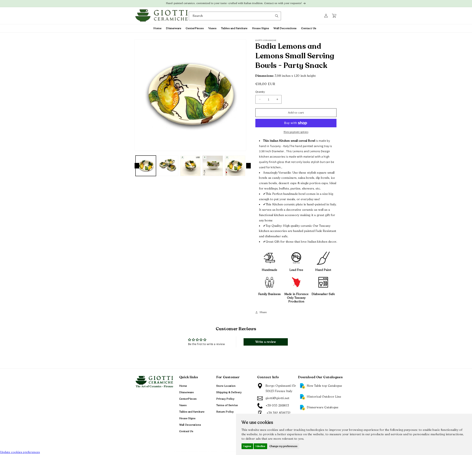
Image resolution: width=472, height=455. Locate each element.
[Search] (277, 16)
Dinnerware (186, 392)
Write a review (265, 342)
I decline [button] (260, 446)
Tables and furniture (192, 411)
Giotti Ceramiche (189, 451)
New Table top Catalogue (324, 386)
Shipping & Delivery (229, 392)
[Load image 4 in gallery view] (212, 166)
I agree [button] (247, 446)
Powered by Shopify (209, 451)
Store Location (225, 385)
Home (183, 385)
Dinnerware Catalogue (322, 407)
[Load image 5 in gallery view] (235, 166)
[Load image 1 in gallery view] (146, 166)
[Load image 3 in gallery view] (190, 166)
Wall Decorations (190, 424)
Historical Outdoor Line (324, 396)
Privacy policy (229, 451)
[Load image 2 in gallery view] (168, 166)
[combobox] (235, 16)
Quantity (260, 92)
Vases (183, 405)
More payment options (296, 131)
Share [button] (263, 312)
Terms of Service (227, 405)
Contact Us (186, 431)
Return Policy (225, 411)
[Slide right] (248, 165)
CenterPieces (188, 398)
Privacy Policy (225, 398)
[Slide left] (137, 165)
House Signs (187, 418)
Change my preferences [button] (283, 446)
